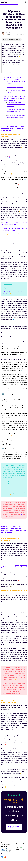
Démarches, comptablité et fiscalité (12, 39)
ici (21, 514)
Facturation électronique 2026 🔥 (21, 843)
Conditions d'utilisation (6, 842)
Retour (3, 6)
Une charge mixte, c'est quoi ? (15, 87)
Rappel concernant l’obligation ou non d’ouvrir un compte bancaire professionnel (16, 104)
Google (19, 800)
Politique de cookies (6, 846)
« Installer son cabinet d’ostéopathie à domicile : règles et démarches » (14, 292)
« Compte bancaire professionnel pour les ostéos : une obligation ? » (14, 567)
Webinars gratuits (20, 849)
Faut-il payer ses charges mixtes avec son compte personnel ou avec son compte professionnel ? (14, 98)
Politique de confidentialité (7, 844)
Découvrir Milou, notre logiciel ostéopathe (14, 827)
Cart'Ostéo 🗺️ (19, 847)
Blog (17, 845)
